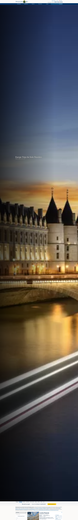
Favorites (61, 0)
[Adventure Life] (21, 1)
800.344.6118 (59, 2)
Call (43, 504)
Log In (57, 0)
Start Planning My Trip (51, 504)
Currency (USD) (53, 0)
